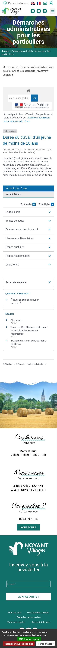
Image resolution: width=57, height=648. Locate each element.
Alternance (16, 320)
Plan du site (14, 612)
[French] (39, 2)
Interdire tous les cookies (19, 643)
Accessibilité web (41, 621)
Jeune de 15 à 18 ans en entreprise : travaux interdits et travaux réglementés (29, 330)
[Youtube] (39, 11)
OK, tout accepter (29, 638)
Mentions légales (16, 621)
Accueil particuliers (14, 114)
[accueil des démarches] (28, 91)
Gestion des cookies (38, 612)
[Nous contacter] (45, 3)
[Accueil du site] (28, 549)
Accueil (5, 51)
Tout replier (26, 204)
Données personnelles (28, 617)
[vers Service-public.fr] (32, 106)
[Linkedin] (45, 11)
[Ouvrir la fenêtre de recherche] (51, 3)
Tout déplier (45, 204)
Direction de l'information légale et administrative (26, 364)
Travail (30, 114)
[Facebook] (33, 11)
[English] (33, 2)
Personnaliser (46, 643)
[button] (52, 11)
